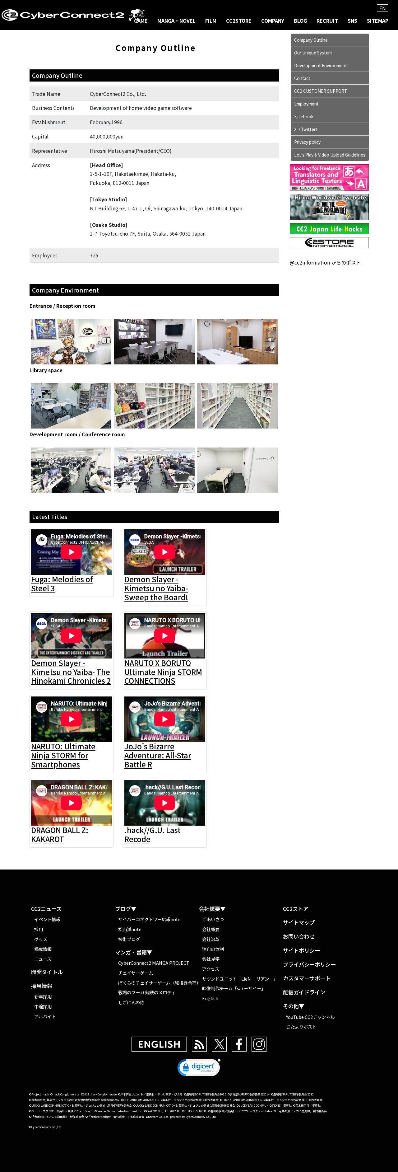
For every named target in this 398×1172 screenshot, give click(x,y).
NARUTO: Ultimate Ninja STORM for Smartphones (63, 755)
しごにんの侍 (131, 1002)
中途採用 (43, 1006)
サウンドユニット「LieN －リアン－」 (240, 978)
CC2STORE (239, 20)
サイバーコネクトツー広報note (149, 919)
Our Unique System (313, 52)
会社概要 (211, 929)
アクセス (210, 968)
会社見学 (211, 958)
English (210, 998)
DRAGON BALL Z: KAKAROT (59, 834)
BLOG (300, 20)
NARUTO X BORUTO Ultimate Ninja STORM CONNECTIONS (163, 671)
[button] (199, 1069)
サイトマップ (299, 922)
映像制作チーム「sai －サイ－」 (234, 988)
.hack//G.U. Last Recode (152, 834)
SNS (352, 20)
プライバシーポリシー (309, 964)
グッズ (40, 939)
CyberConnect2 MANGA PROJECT (153, 962)
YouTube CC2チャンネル (310, 1017)
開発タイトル (47, 972)
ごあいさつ (213, 919)
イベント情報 (47, 919)
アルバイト (45, 1016)
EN (382, 8)
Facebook (303, 116)
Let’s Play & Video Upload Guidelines (329, 155)
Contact (302, 78)
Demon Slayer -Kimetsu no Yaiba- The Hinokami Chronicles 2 (71, 671)
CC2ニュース (46, 909)
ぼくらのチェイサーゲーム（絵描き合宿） (158, 982)
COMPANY (272, 20)
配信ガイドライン (304, 992)
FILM (210, 20)
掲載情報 (43, 949)
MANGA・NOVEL (176, 20)
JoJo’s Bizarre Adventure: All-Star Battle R (157, 755)
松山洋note (129, 929)
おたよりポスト (301, 1026)
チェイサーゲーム (135, 972)
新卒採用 (43, 996)
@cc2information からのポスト (325, 262)
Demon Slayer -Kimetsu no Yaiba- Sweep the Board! (156, 588)
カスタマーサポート (307, 978)
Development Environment (320, 65)
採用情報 (41, 986)
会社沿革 (211, 939)
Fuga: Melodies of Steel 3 (62, 583)
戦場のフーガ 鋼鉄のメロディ (146, 992)
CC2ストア (295, 909)
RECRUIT (327, 20)
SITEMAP (377, 20)
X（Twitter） (307, 129)
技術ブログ (129, 939)
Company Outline (311, 40)
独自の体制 (213, 949)
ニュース (42, 958)
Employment (306, 104)
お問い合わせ (299, 936)
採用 (38, 929)
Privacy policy (307, 142)
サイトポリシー (301, 950)
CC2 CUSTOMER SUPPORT (320, 91)
